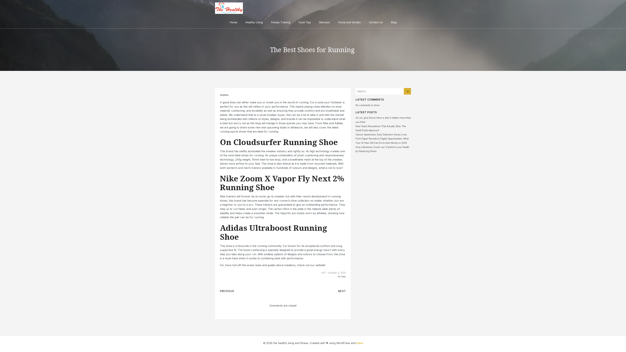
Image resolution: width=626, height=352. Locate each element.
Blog (393, 22)
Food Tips (304, 22)
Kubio (359, 343)
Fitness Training (280, 22)
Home (233, 22)
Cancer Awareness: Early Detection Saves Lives (381, 134)
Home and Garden (349, 22)
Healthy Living (254, 22)
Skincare (324, 22)
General (224, 95)
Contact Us (376, 22)
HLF (323, 272)
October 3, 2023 (337, 272)
